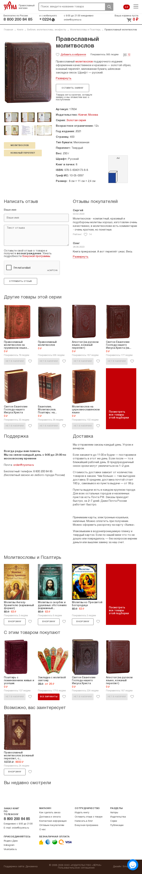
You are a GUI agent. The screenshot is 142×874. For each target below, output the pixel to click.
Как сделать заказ (49, 813)
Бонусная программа (86, 825)
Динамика (32, 867)
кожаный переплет (23, 153)
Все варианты (49, 697)
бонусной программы (36, 256)
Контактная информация (53, 821)
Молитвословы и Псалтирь (85, 30)
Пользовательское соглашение (76, 868)
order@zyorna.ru (72, 20)
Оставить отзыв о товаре (88, 817)
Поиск (109, 6)
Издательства (118, 817)
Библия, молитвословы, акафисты (46, 30)
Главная (8, 30)
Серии (113, 821)
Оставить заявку (72, 88)
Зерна (10, 5)
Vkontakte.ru (10, 849)
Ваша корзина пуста (126, 16)
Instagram (9, 845)
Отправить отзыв (20, 281)
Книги (20, 30)
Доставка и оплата (50, 817)
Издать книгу (82, 813)
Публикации (117, 825)
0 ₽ (126, 7)
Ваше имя (10, 210)
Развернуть (63, 78)
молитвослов (20, 145)
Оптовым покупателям (51, 825)
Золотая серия (76, 120)
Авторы (114, 813)
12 (129, 55)
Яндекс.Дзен (11, 841)
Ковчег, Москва (88, 115)
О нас (42, 830)
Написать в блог (84, 821)
